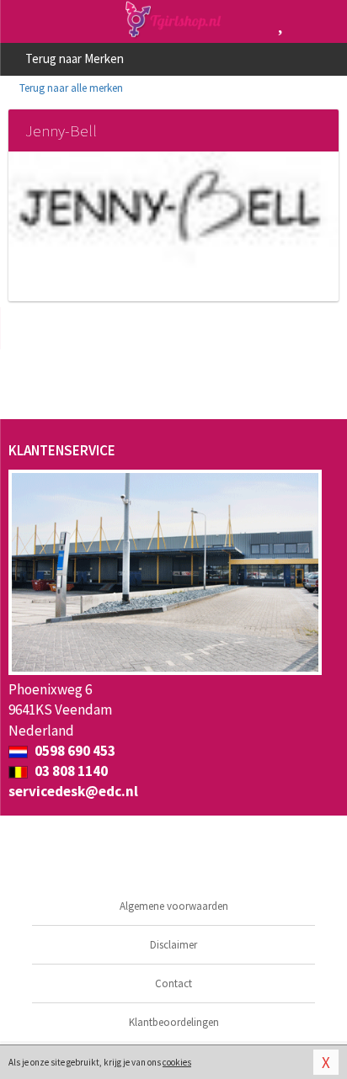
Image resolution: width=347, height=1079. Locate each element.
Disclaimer (173, 945)
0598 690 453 (73, 750)
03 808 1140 (70, 771)
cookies (177, 1062)
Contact (173, 983)
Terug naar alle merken (70, 88)
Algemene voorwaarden (174, 906)
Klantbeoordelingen (174, 1022)
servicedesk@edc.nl (73, 791)
